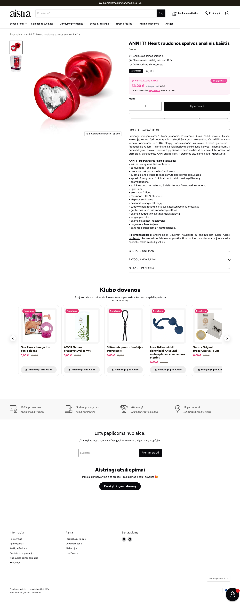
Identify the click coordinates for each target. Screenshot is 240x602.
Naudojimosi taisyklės (39, 589)
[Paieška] (161, 13)
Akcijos (169, 24)
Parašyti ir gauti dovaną (120, 486)
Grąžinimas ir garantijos (22, 553)
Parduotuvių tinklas (76, 539)
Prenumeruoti (150, 453)
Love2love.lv (72, 553)
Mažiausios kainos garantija (24, 558)
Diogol (132, 49)
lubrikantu (134, 238)
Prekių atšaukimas (19, 548)
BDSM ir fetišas (124, 24)
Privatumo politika (18, 589)
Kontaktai (15, 562)
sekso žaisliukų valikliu (153, 242)
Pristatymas (16, 539)
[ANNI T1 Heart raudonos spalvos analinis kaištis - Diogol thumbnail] (15, 47)
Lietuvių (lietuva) (217, 578)
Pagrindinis (16, 34)
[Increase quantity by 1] (157, 106)
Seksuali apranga (99, 24)
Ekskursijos (71, 548)
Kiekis (132, 98)
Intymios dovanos (149, 24)
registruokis (154, 90)
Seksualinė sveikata (42, 24)
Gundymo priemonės (72, 24)
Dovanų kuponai (74, 543)
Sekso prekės (17, 24)
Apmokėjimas (17, 543)
